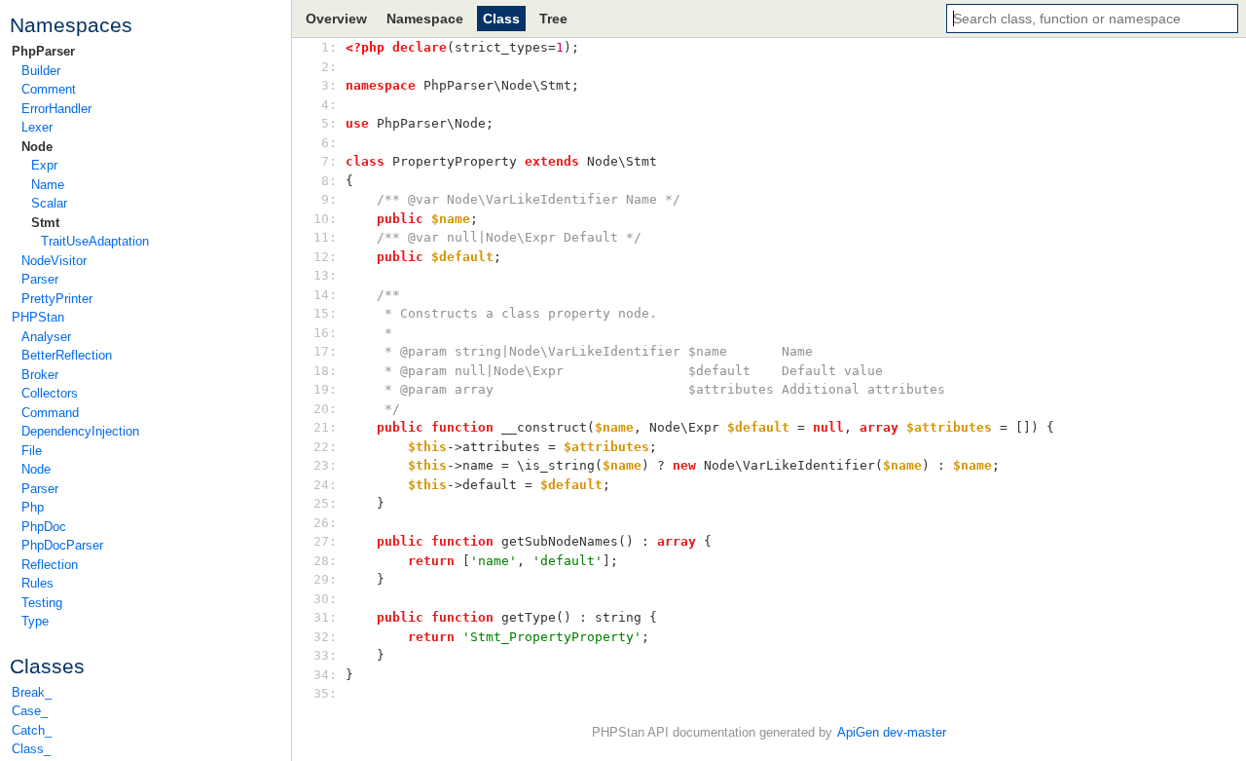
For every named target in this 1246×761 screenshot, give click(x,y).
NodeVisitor (54, 260)
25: (329, 503)
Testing (41, 602)
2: (329, 66)
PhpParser (43, 51)
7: (329, 161)
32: (329, 636)
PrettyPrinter (56, 298)
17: (329, 351)
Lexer (37, 127)
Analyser (46, 336)
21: (329, 427)
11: (329, 237)
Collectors (49, 393)
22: (329, 446)
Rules (37, 583)
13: (329, 275)
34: (329, 674)
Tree (553, 18)
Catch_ (32, 730)
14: (329, 294)
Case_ (30, 711)
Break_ (32, 692)
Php (32, 507)
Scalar (49, 203)
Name (47, 184)
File (31, 450)
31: (329, 617)
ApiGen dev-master (891, 732)
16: (329, 332)
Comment (48, 89)
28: (329, 560)
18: (329, 370)
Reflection (49, 564)
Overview (336, 18)
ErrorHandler (56, 108)
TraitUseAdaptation (95, 241)
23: (329, 465)
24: (329, 484)
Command (50, 412)
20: (329, 408)
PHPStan (38, 317)
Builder (40, 70)
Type (35, 621)
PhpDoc (43, 526)
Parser (39, 279)
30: (329, 598)
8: (329, 180)
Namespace (424, 18)
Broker (39, 374)
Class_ (31, 749)
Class (501, 18)
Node (37, 146)
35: (329, 693)
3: (329, 85)
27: (329, 541)
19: (329, 389)
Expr (44, 165)
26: (329, 522)
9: (329, 199)
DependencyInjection (80, 431)
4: (329, 104)
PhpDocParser (62, 545)
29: (329, 579)
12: (329, 256)
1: (329, 47)
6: (329, 142)
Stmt (45, 222)
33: (329, 655)
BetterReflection (66, 355)
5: (329, 123)
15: (329, 313)
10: (329, 218)
